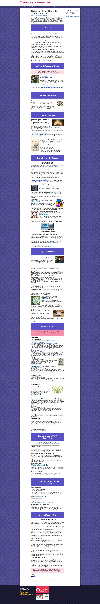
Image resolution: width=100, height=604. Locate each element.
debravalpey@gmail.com (41, 429)
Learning (45, 6)
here (49, 535)
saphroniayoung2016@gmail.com (45, 340)
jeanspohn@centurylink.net (56, 355)
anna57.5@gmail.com (44, 268)
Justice (50, 6)
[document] (50, 296)
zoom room (40, 490)
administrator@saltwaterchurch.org (46, 529)
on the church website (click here (47, 559)
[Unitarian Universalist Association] (43, 589)
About (25, 6)
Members (70, 6)
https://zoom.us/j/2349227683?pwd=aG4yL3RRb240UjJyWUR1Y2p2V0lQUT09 (47, 443)
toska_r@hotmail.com (42, 430)
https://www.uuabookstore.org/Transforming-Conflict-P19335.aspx (45, 134)
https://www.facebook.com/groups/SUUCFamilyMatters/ (44, 502)
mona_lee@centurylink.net (55, 382)
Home (21, 6)
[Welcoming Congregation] (40, 596)
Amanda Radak (52, 460)
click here (54, 71)
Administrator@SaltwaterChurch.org (72, 16)
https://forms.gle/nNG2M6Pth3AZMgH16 (42, 451)
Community (56, 6)
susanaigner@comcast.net (36, 394)
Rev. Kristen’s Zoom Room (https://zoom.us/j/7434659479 (41, 405)
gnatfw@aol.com (38, 108)
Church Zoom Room (35, 343)
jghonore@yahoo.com (36, 363)
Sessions (54, 130)
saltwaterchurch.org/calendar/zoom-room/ (42, 19)
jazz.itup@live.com (43, 415)
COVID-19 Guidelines (50, 373)
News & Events (32, 6)
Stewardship (63, 6)
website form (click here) (57, 571)
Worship (39, 6)
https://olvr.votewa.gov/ (53, 242)
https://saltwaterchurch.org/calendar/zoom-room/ (48, 343)
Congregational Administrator (42, 15)
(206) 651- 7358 (23, 593)
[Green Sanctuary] (46, 596)
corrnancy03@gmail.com (49, 246)
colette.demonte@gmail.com (54, 196)
